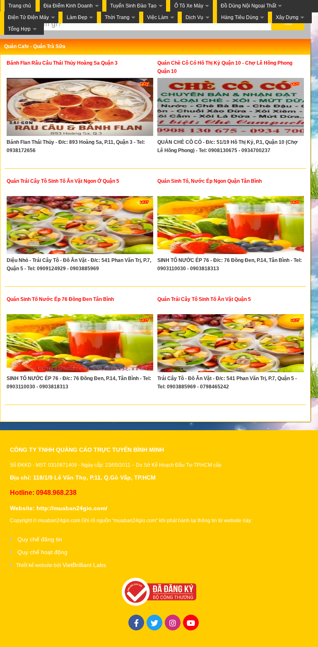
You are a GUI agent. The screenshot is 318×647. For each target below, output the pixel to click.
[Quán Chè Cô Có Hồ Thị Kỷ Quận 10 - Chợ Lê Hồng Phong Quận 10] (230, 108)
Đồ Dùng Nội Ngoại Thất (248, 6)
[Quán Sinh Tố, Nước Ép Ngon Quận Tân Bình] (230, 226)
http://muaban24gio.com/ (71, 508)
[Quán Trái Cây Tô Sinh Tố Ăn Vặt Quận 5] (230, 344)
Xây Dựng (287, 17)
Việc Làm (157, 17)
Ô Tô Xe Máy (188, 6)
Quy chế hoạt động (42, 552)
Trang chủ (19, 6)
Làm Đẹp (77, 17)
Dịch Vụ (194, 17)
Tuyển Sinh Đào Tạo (133, 6)
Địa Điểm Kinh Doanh (68, 6)
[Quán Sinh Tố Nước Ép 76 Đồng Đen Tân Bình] (80, 344)
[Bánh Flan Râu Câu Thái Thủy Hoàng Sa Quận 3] (80, 108)
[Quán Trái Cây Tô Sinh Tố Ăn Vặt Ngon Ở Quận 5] (80, 226)
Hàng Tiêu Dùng (239, 17)
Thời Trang (117, 17)
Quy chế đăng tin (39, 539)
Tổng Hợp (19, 29)
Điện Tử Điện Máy (28, 17)
